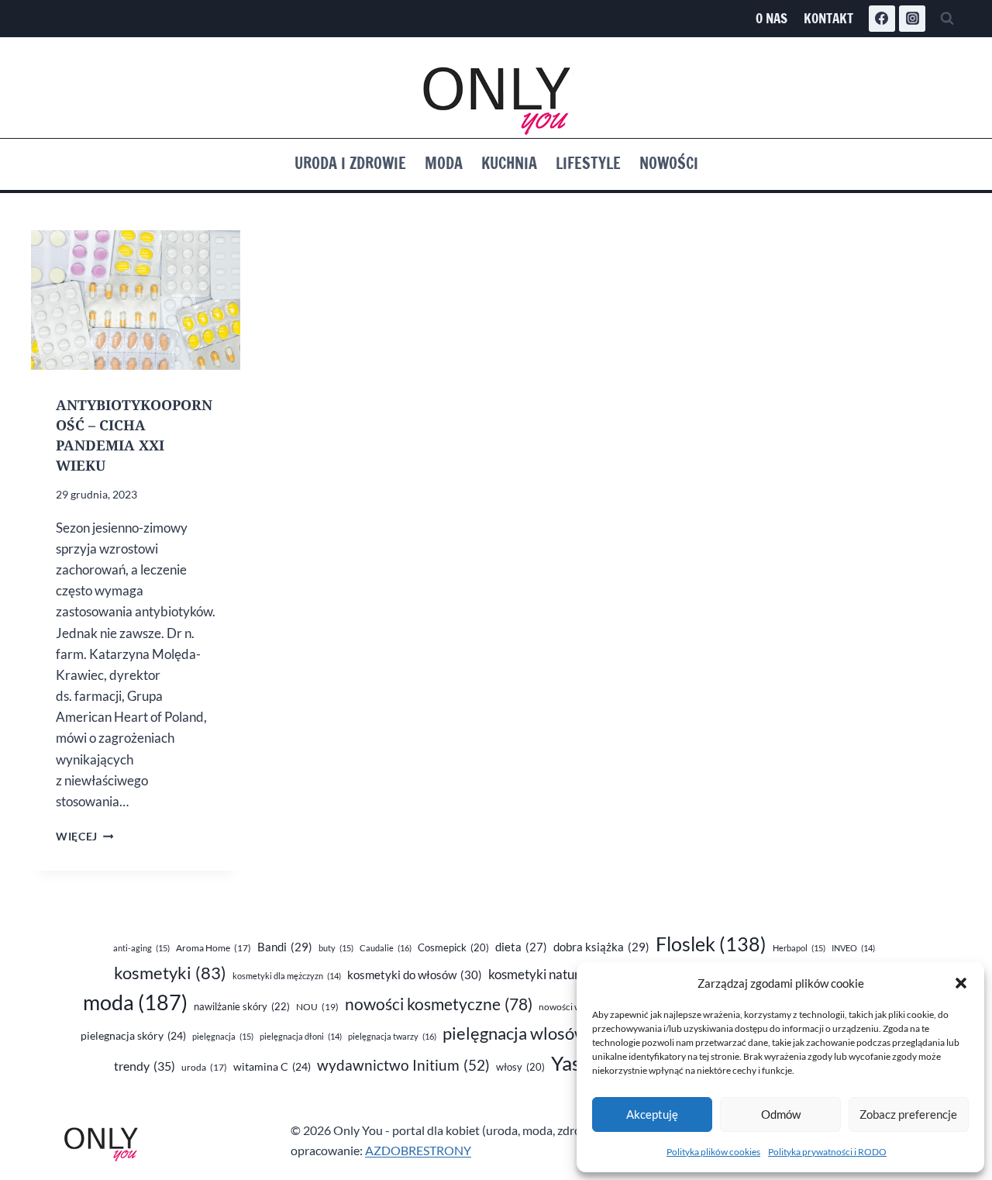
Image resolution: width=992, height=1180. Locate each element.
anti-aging (141, 948)
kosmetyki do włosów (414, 975)
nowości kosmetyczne (438, 1004)
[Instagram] (912, 18)
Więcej (84, 836)
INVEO (853, 948)
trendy (144, 1065)
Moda (444, 163)
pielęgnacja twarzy (392, 1036)
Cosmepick (453, 947)
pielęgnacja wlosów (532, 1033)
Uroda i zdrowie (350, 163)
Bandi (284, 947)
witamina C (272, 1066)
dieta (521, 947)
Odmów (781, 1114)
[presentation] (135, 300)
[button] (961, 983)
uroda (204, 1067)
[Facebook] (882, 18)
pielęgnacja (222, 1036)
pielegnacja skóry (133, 1035)
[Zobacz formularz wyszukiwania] (947, 19)
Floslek (711, 944)
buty (336, 948)
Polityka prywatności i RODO (827, 1152)
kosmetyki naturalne (559, 974)
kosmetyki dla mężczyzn (286, 976)
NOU (317, 1007)
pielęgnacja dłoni (301, 1036)
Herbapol (799, 948)
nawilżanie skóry (242, 1006)
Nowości (668, 163)
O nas (771, 18)
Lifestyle (588, 163)
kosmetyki (170, 973)
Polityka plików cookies (713, 1152)
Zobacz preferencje (908, 1114)
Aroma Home (213, 948)
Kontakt (828, 18)
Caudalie (386, 948)
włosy (520, 1067)
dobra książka (601, 947)
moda (135, 1002)
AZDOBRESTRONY (418, 1150)
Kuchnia (509, 163)
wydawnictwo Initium (403, 1065)
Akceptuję (652, 1114)
